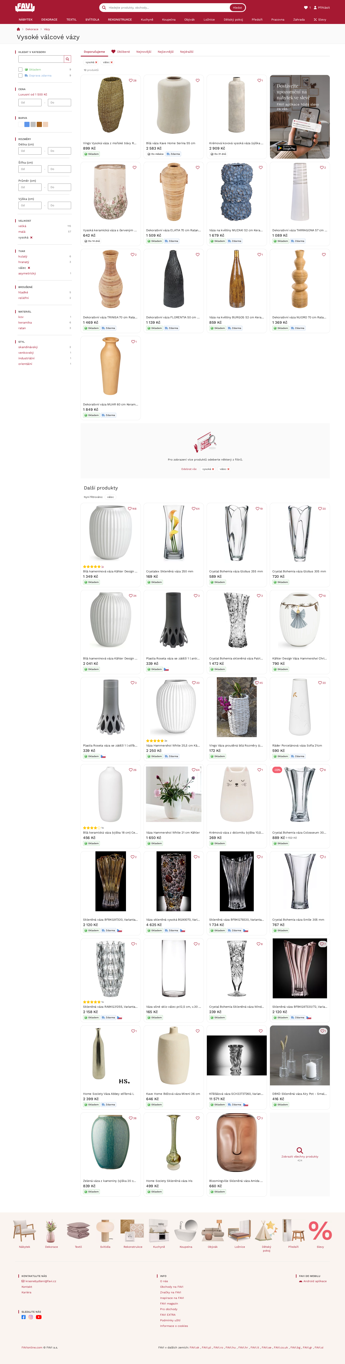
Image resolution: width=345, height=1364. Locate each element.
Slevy (320, 1246)
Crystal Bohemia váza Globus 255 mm (236, 571)
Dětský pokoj (266, 1248)
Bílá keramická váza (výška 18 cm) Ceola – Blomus (118, 832)
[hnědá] (39, 124)
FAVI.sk (195, 1347)
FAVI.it (255, 1347)
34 (135, 595)
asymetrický (27, 273)
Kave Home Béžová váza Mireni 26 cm (173, 1094)
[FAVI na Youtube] (39, 1317)
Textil (78, 1246)
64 (198, 508)
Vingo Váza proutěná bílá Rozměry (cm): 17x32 (241, 745)
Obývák (213, 1246)
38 (135, 1118)
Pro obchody (168, 1309)
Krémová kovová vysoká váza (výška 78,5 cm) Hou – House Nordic (255, 143)
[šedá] (33, 124)
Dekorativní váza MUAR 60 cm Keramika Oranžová (118, 404)
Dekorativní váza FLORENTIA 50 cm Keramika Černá (182, 317)
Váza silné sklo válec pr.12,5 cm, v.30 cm (174, 1007)
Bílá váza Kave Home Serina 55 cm (170, 143)
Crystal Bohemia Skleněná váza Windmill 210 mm (244, 1007)
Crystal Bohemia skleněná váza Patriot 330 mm (242, 658)
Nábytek (24, 1246)
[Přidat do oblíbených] (197, 80)
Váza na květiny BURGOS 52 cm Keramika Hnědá (243, 317)
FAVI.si (319, 1347)
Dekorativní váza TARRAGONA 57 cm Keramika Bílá (308, 230)
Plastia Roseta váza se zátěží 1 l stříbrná (111, 745)
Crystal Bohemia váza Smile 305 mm (298, 919)
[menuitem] (25, 19)
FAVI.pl (207, 1347)
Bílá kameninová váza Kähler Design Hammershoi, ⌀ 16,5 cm (125, 571)
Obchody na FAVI (171, 1286)
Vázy (47, 29)
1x (102, 566)
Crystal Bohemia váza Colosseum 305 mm (302, 832)
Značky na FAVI (170, 1292)
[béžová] (45, 124)
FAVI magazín (169, 1303)
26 (135, 769)
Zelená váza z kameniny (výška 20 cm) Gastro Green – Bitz (124, 1181)
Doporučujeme (94, 52)
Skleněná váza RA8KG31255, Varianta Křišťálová (116, 1007)
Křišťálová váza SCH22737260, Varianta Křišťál (241, 1094)
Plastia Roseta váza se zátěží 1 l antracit (174, 658)
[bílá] (20, 124)
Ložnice (240, 1246)
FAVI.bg (295, 1347)
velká (22, 226)
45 (261, 682)
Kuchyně (159, 1246)
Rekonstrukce (133, 1246)
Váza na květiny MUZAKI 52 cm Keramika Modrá (243, 230)
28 (135, 80)
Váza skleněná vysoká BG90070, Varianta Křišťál (179, 919)
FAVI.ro (219, 1347)
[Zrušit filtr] (31, 236)
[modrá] (27, 124)
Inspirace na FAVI (172, 1297)
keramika (25, 322)
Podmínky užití (170, 1320)
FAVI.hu (231, 1347)
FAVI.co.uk (281, 1347)
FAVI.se (267, 1347)
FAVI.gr (308, 1347)
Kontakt (27, 1286)
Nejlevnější (166, 52)
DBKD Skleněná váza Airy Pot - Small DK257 (303, 1094)
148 (134, 508)
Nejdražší (186, 52)
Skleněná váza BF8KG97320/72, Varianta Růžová (306, 1007)
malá (21, 231)
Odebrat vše (189, 469)
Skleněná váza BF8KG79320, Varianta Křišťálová (242, 919)
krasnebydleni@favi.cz (41, 1281)
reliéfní (23, 298)
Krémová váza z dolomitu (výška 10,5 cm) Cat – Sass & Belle (251, 832)
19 (261, 508)
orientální (25, 364)
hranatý (23, 262)
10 (324, 595)
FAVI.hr (243, 1347)
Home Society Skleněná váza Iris (169, 1181)
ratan (22, 328)
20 (324, 508)
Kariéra (26, 1292)
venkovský (26, 352)
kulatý (22, 256)
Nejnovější (143, 52)
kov (21, 317)
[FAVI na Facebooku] (24, 1317)
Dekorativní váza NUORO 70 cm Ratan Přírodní (304, 317)
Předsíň (293, 1246)
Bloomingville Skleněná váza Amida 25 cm (239, 1181)
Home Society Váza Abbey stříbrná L (108, 1094)
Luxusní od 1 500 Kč (32, 94)
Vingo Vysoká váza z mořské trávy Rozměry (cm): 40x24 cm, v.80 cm (131, 143)
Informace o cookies (174, 1325)
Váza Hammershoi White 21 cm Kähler (173, 832)
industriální (26, 358)
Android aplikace (315, 1281)
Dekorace (32, 29)
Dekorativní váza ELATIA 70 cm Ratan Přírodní (178, 230)
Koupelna (186, 1246)
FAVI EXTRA (167, 1314)
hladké (23, 292)
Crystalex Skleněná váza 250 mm (169, 571)
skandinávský (28, 347)
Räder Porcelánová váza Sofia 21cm (297, 745)
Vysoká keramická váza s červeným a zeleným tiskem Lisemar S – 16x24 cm (137, 230)
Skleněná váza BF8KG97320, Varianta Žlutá (113, 919)
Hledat (237, 7)
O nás (164, 1281)
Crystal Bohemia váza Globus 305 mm (299, 571)
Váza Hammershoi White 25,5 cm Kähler (174, 745)
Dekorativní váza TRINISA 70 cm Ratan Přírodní (115, 317)
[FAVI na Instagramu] (31, 1317)
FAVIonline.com (32, 1347)
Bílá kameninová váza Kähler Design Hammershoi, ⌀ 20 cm (124, 658)
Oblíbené (123, 52)
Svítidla (105, 1246)
